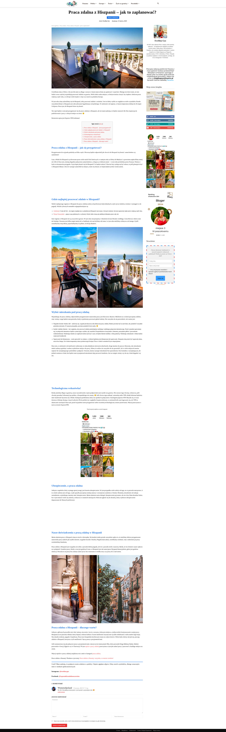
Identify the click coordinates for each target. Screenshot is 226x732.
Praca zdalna (113, 17)
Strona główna (55, 25)
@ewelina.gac (64, 671)
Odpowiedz (61, 692)
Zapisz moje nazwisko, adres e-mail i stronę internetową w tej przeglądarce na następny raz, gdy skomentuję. (79, 721)
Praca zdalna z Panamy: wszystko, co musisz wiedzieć (96, 658)
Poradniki (134, 3)
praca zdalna (96, 653)
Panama (85, 3)
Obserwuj (170, 120)
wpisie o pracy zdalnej (92, 646)
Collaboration (132, 730)
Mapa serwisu (156, 730)
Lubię (171, 116)
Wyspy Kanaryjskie (58, 214)
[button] (158, 3)
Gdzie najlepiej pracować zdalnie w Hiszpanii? (97, 130)
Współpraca (124, 730)
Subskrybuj (170, 127)
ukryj (100, 124)
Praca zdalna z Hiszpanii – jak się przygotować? (97, 127)
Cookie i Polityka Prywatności (144, 730)
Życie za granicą (121, 3)
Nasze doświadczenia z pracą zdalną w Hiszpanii (97, 139)
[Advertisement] (97, 182)
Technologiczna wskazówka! (92, 134)
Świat (110, 3)
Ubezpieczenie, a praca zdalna (92, 136)
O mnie (118, 730)
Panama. (170, 80)
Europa (101, 3)
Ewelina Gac (106, 21)
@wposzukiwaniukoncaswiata (69, 676)
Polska (92, 3)
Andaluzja (56, 211)
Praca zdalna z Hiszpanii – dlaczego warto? (96, 141)
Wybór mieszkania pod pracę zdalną (94, 132)
